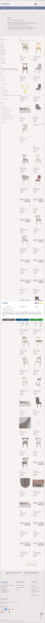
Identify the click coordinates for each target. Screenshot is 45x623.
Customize (22, 319)
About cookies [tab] (22, 306)
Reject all (9, 319)
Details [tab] (37, 306)
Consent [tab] (8, 306)
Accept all (36, 319)
